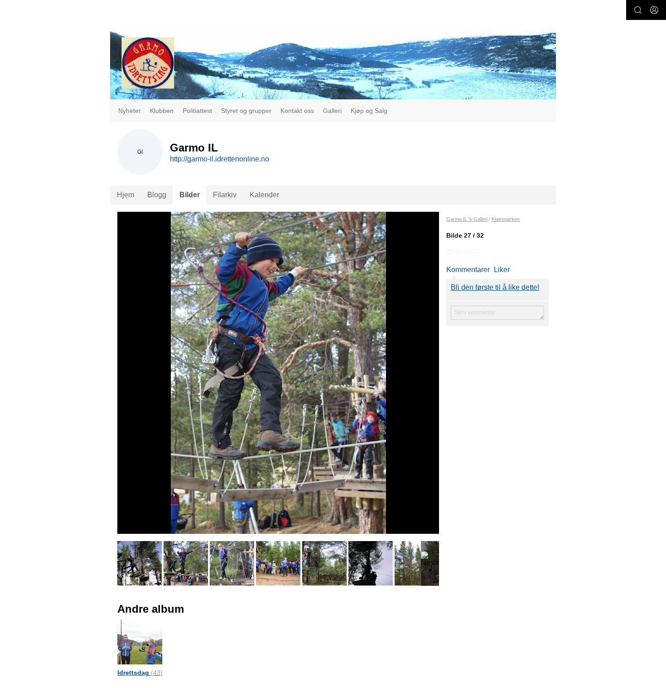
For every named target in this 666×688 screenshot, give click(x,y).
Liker (502, 269)
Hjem (125, 195)
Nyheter (129, 110)
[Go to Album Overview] (139, 641)
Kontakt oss (297, 110)
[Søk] (638, 10)
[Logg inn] (654, 10)
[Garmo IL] (333, 64)
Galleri (332, 110)
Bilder (189, 195)
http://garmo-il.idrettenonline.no (219, 159)
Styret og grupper (246, 110)
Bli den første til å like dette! (495, 287)
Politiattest (197, 110)
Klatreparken (506, 219)
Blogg (156, 195)
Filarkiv (224, 195)
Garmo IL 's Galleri (466, 219)
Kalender (264, 195)
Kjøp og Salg (369, 110)
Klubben (162, 110)
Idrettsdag (140, 672)
